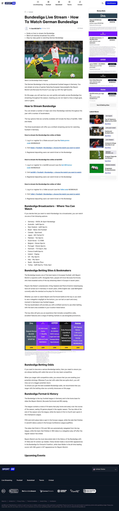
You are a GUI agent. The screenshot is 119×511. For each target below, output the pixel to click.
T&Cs (31, 353)
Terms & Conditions (32, 501)
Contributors (53, 501)
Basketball (30, 480)
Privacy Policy (21, 501)
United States (100, 469)
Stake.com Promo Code (95, 25)
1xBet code (64, 189)
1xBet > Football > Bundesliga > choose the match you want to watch (55, 194)
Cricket (51, 480)
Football (19, 480)
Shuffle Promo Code (94, 44)
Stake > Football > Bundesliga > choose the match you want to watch (55, 148)
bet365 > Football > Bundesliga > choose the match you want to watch (55, 172)
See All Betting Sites (103, 105)
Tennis (41, 480)
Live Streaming (7, 480)
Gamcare (68, 506)
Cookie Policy (43, 501)
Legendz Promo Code (95, 69)
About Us (4, 501)
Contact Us (12, 501)
